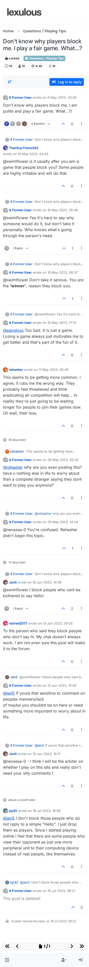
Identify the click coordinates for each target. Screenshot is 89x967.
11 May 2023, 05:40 (53, 370)
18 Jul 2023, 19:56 (47, 811)
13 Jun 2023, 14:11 (46, 754)
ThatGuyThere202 (23, 148)
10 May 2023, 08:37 (62, 272)
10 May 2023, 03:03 (33, 154)
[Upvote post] (63, 124)
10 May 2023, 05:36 (62, 210)
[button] (7, 960)
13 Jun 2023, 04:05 (58, 623)
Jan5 (13, 582)
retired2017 (18, 623)
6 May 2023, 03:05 (62, 97)
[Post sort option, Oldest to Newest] (9, 82)
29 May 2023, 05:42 (63, 460)
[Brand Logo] (25, 12)
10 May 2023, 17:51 (61, 323)
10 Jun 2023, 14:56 (47, 582)
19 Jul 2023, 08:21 (61, 891)
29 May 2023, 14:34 (62, 522)
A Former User (20, 97)
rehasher (16, 370)
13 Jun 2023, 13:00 (61, 685)
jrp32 (13, 811)
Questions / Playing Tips (46, 58)
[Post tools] (81, 124)
